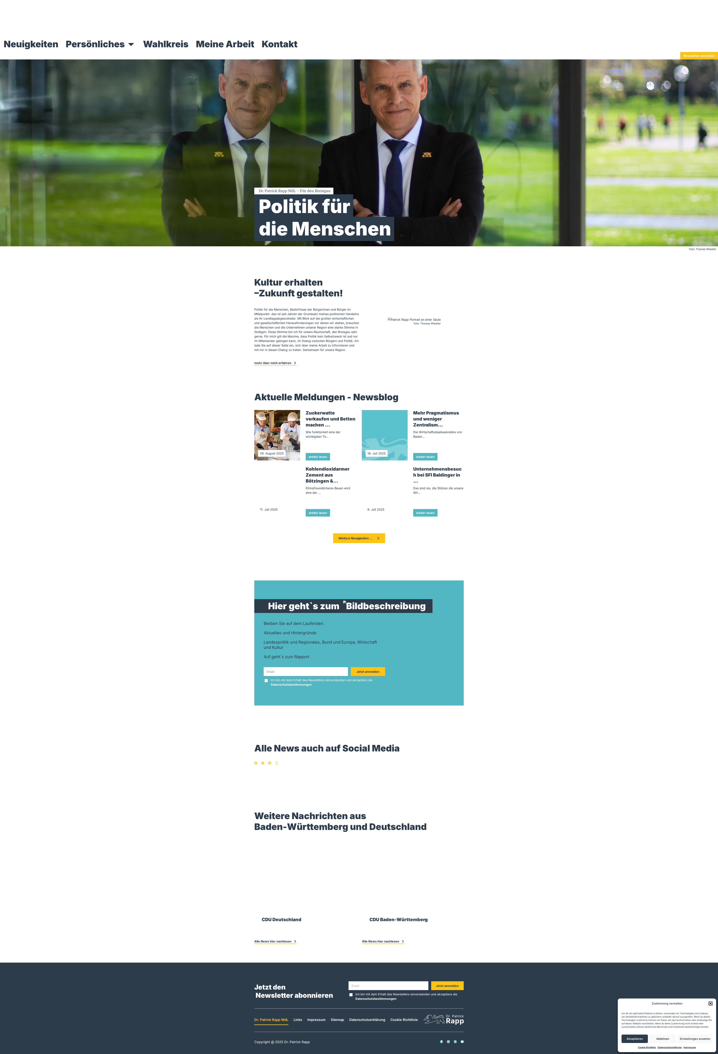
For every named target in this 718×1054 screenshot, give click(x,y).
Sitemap (337, 1020)
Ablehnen (662, 1039)
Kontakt (279, 44)
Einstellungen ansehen (695, 1039)
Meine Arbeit (225, 44)
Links (298, 1020)
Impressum (690, 1047)
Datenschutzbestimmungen (291, 684)
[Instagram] (262, 763)
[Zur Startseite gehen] (70, 34)
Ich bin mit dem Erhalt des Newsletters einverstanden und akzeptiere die (321, 682)
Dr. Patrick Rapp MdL (271, 1020)
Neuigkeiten (31, 44)
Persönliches (95, 44)
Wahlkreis (165, 44)
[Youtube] (276, 763)
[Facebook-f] (255, 763)
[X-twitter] (269, 763)
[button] (710, 1003)
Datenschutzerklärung (670, 1047)
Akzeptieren (635, 1039)
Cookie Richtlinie (647, 1047)
